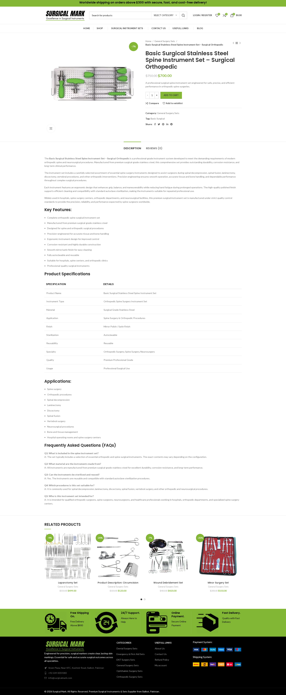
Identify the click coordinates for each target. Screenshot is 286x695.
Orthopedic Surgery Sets (130, 676)
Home (148, 41)
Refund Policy (162, 659)
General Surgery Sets (164, 41)
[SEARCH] (183, 15)
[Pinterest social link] (163, 124)
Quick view (89, 553)
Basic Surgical (158, 118)
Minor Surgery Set (218, 582)
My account (161, 665)
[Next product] (240, 43)
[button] (89, 545)
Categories (124, 642)
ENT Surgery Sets (126, 659)
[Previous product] (233, 43)
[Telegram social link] (171, 124)
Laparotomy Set (67, 582)
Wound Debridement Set (168, 582)
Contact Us (161, 654)
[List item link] (78, 673)
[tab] (132, 147)
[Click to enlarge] (51, 128)
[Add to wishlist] (89, 538)
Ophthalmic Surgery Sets (130, 671)
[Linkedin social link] (167, 124)
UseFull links (163, 642)
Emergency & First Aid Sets (131, 654)
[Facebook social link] (155, 124)
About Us (160, 648)
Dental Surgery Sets (127, 648)
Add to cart (171, 95)
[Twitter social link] (159, 124)
